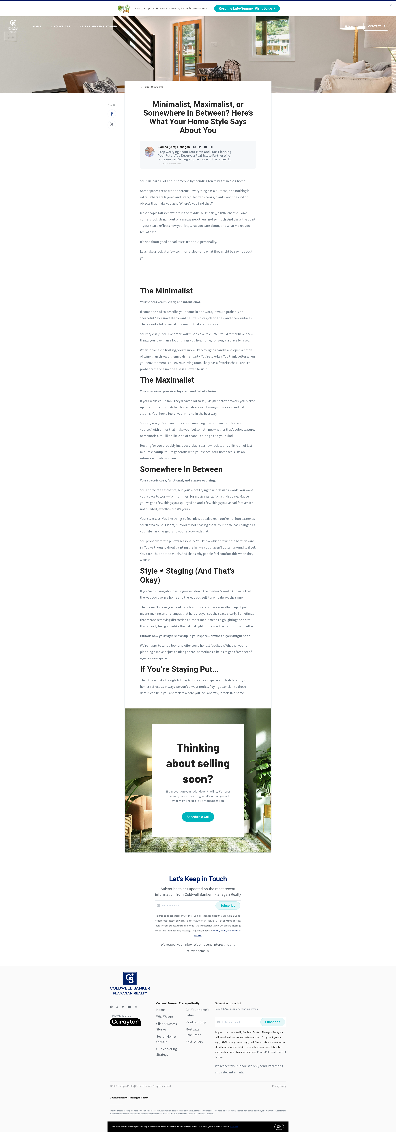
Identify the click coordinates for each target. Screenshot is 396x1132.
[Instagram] (135, 1007)
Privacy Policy (279, 1085)
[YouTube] (129, 1007)
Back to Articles (154, 86)
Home (37, 26)
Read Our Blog (196, 1022)
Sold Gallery (194, 1042)
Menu (351, 26)
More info (234, 1126)
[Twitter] (117, 1007)
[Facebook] (111, 1007)
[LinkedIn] (123, 1007)
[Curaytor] (125, 1024)
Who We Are (61, 26)
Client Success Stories (99, 26)
